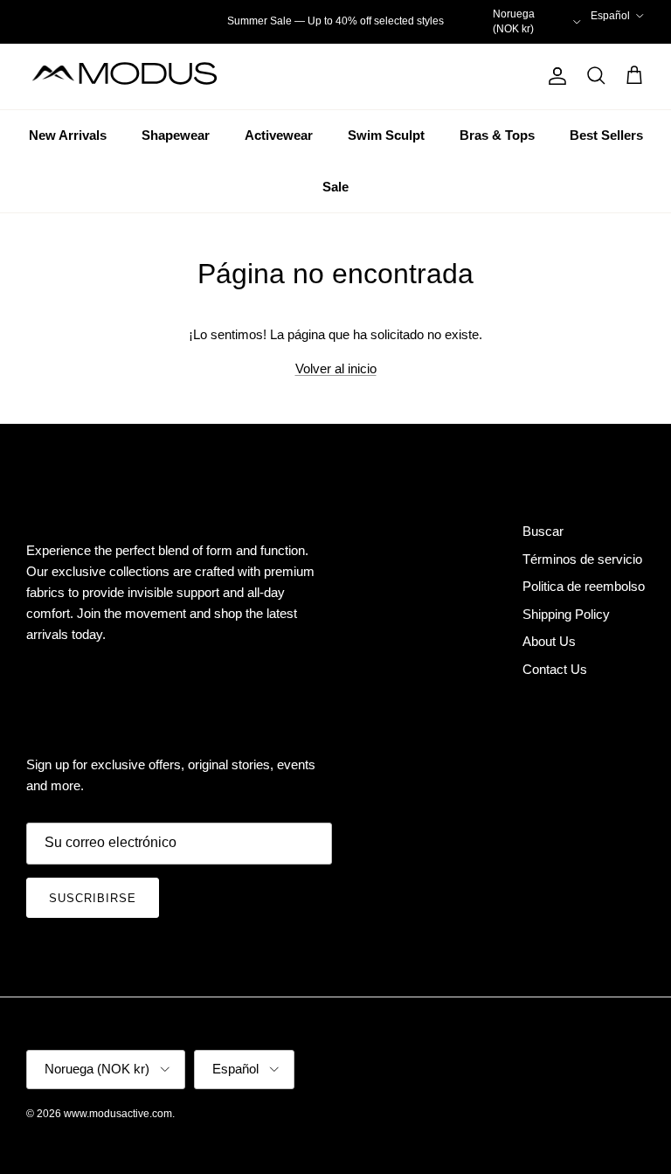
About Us (549, 641)
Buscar (543, 531)
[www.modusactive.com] (135, 76)
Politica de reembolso (583, 586)
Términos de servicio (582, 559)
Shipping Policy (566, 614)
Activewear (279, 135)
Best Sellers (606, 135)
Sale (335, 186)
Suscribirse (92, 898)
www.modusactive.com (118, 1114)
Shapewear (176, 135)
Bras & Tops (497, 135)
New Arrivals (68, 135)
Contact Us (554, 669)
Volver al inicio (336, 368)
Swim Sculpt (386, 135)
